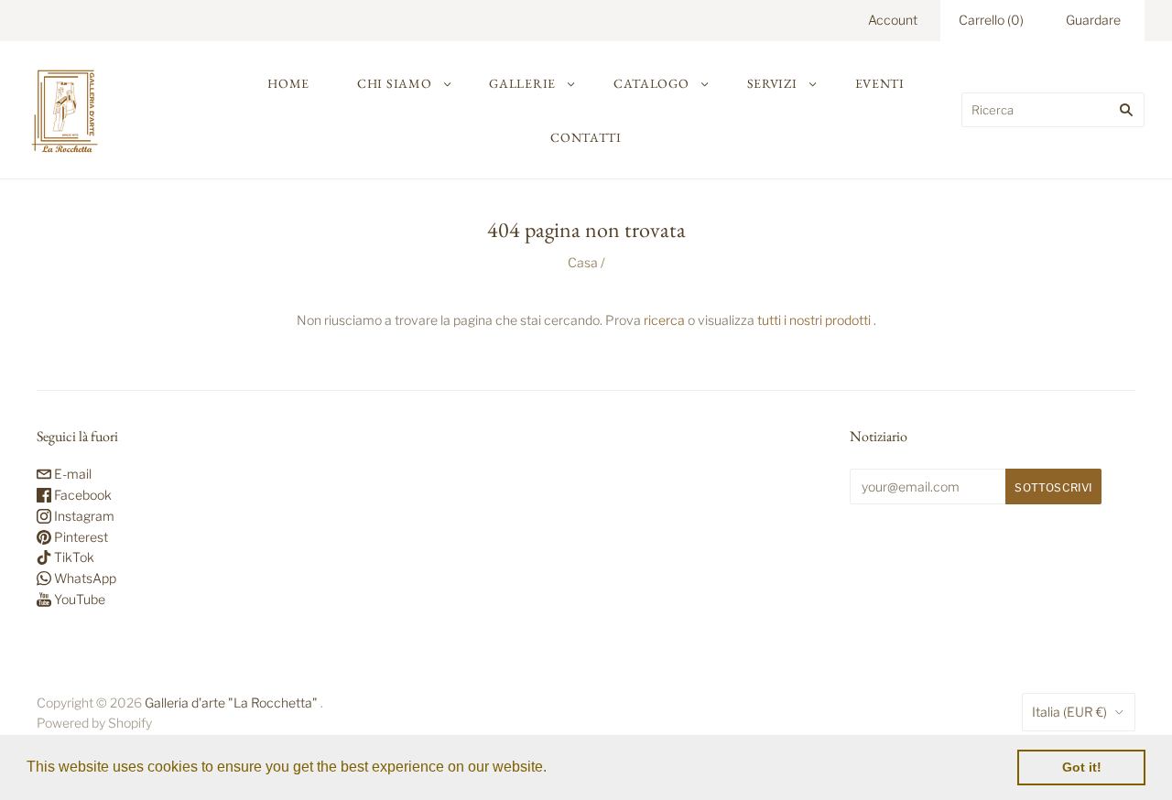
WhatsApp (83, 578)
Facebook (81, 495)
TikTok (72, 557)
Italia (1069, 711)
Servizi (772, 83)
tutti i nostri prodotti (814, 320)
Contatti (586, 137)
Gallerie (522, 83)
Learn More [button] (590, 766)
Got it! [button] (1081, 767)
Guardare (1093, 19)
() (991, 19)
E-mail (71, 473)
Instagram (82, 516)
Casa (583, 262)
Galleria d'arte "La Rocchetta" (231, 702)
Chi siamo (394, 83)
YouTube (78, 599)
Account (892, 19)
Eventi (880, 83)
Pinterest (79, 537)
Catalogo (651, 83)
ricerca (664, 320)
